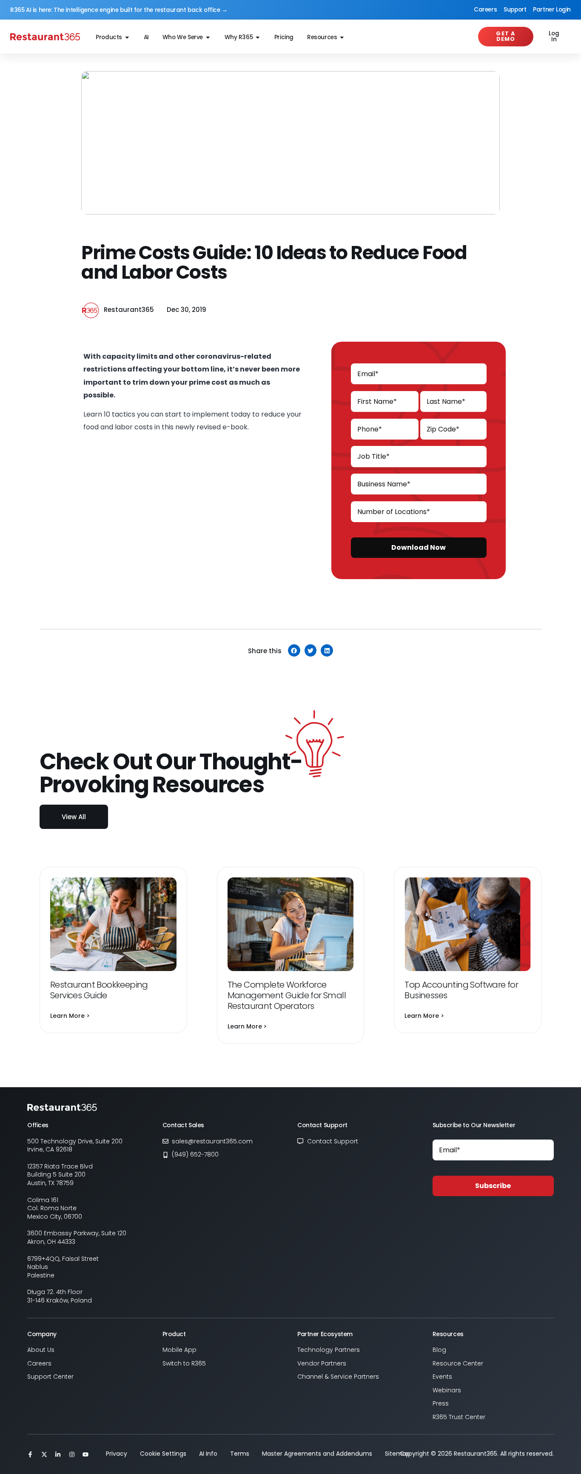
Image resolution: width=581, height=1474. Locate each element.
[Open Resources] (342, 37)
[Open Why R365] (258, 37)
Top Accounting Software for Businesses (461, 990)
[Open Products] (127, 37)
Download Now (418, 547)
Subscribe (493, 1186)
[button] (294, 650)
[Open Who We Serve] (208, 37)
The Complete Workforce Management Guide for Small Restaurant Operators (287, 995)
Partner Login (552, 10)
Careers (485, 10)
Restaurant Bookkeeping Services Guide (99, 990)
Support (515, 10)
